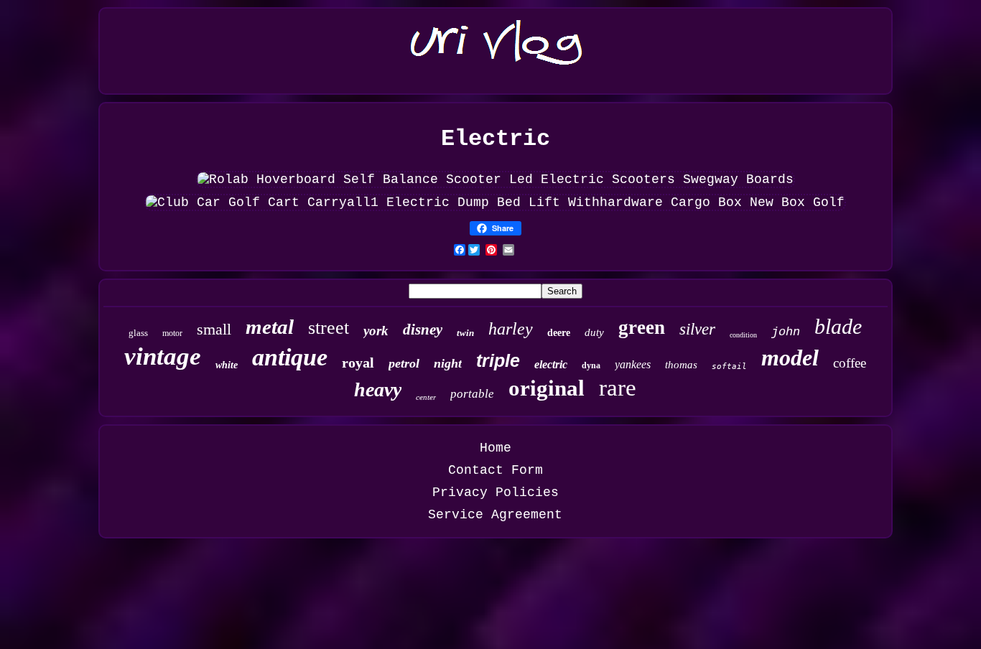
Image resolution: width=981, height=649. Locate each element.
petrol (404, 363)
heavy (377, 389)
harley (510, 328)
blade (838, 326)
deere (558, 332)
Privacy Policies (495, 492)
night (448, 363)
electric (550, 364)
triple (498, 360)
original (546, 388)
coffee (849, 362)
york (376, 330)
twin (465, 332)
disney (422, 329)
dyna (591, 365)
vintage (162, 356)
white (226, 365)
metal (270, 326)
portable (472, 394)
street (328, 327)
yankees (633, 364)
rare (617, 388)
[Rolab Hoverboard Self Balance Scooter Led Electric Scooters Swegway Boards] (495, 179)
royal (358, 362)
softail (729, 366)
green (641, 327)
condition (743, 335)
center (426, 397)
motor (172, 333)
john (785, 332)
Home (495, 448)
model (790, 357)
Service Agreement (495, 515)
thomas (681, 364)
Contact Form (495, 470)
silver (697, 329)
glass (138, 332)
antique (289, 357)
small (214, 329)
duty (594, 332)
